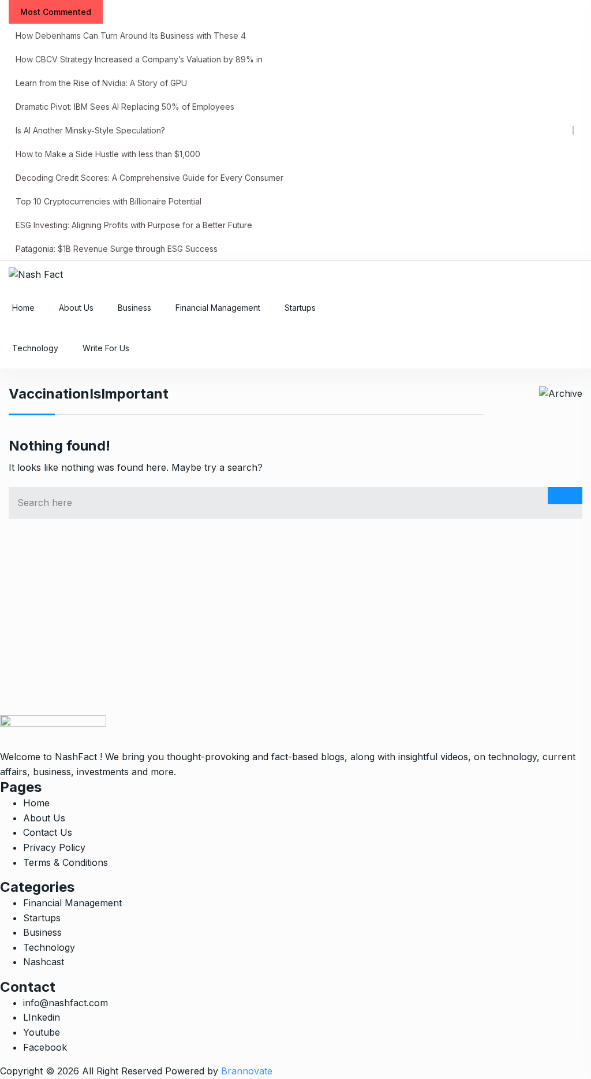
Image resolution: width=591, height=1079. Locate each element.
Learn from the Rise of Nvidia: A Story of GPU (101, 83)
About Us (76, 307)
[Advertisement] (295, 634)
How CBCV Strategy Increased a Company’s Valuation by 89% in (139, 59)
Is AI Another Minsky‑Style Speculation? (90, 130)
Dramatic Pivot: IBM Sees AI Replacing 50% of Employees (125, 106)
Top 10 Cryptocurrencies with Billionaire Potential (108, 201)
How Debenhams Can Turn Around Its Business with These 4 (131, 35)
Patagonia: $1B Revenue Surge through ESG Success (117, 249)
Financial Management (217, 307)
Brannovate (246, 1071)
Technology (35, 348)
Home (23, 307)
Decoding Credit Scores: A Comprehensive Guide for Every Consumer (149, 178)
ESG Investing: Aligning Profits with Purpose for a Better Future (134, 225)
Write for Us (106, 348)
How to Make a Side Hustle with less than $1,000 (108, 154)
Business (134, 307)
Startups (300, 307)
